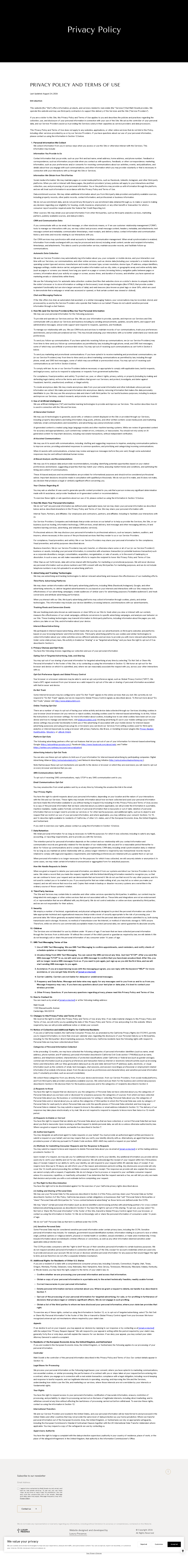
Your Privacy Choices (94, 1553)
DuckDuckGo (39, 732)
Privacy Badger (146, 729)
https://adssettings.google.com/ (55, 744)
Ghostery (50, 732)
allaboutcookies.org (87, 719)
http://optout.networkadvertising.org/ (126, 760)
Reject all (144, 1544)
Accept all (174, 1544)
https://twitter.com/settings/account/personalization (57, 747)
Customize (159, 1544)
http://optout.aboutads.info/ (64, 760)
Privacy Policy (25, 1498)
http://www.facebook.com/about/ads (99, 744)
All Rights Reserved (145, 1533)
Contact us (26, 1508)
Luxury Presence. (78, 1533)
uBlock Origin (64, 732)
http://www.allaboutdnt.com (67, 701)
